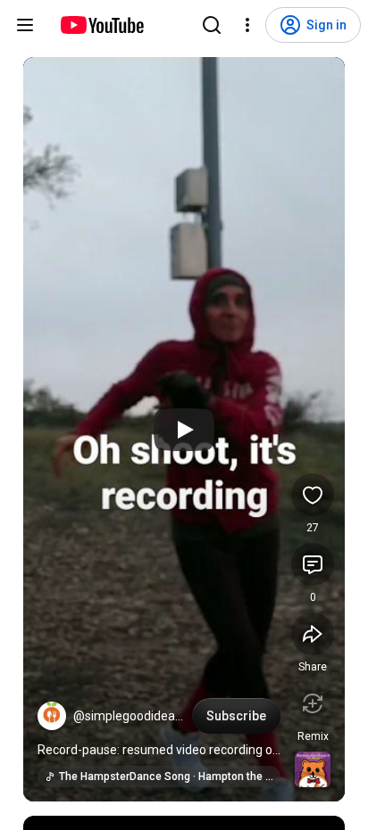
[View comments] (312, 564)
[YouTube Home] (101, 25)
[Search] (211, 25)
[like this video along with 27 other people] (312, 494)
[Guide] (25, 25)
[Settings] (247, 25)
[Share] (312, 633)
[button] (52, 716)
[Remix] (312, 703)
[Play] (184, 429)
